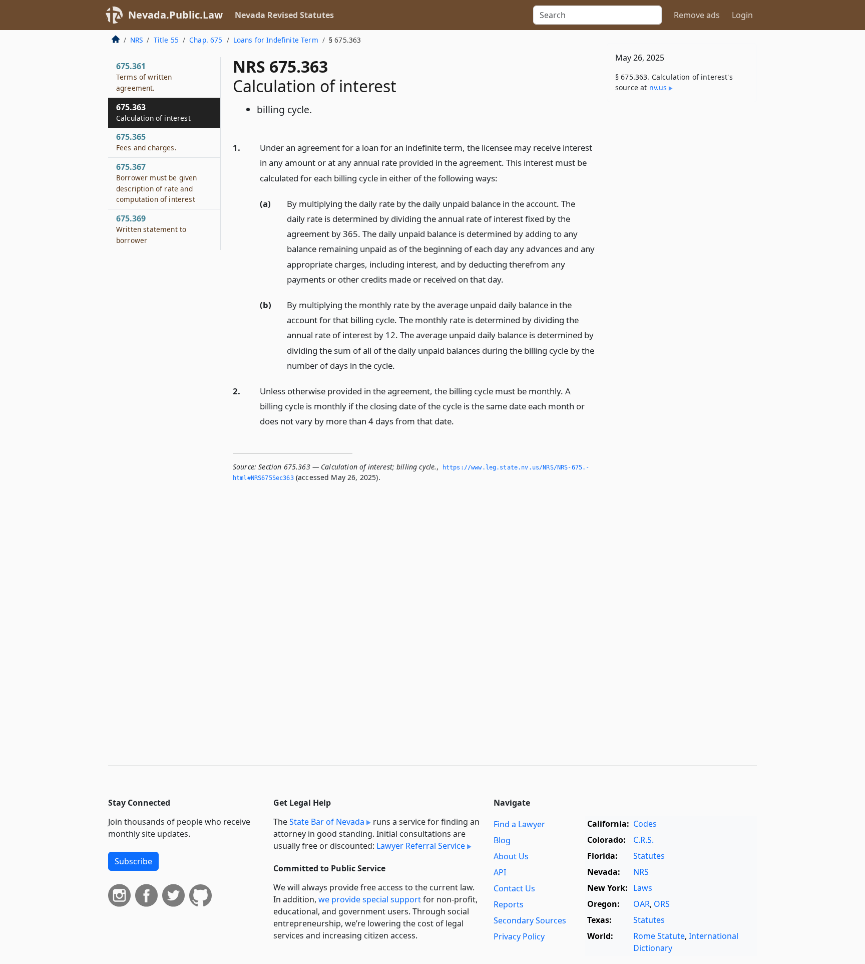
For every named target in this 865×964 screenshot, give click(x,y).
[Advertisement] (682, 266)
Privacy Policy (519, 936)
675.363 (153, 112)
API (500, 872)
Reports (509, 904)
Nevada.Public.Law (175, 15)
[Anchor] (503, 177)
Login (742, 15)
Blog (502, 840)
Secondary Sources (530, 920)
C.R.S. (643, 839)
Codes (645, 823)
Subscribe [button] (133, 861)
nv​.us (658, 87)
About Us (511, 856)
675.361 (144, 77)
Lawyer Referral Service (420, 845)
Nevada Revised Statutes (284, 15)
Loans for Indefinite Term (275, 40)
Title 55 (166, 40)
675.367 (156, 182)
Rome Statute (659, 935)
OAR (641, 903)
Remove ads (697, 15)
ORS (662, 903)
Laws (642, 887)
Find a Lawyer (519, 824)
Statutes (649, 855)
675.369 (151, 229)
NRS (136, 40)
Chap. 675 (205, 40)
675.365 (146, 141)
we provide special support (369, 899)
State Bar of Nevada (326, 821)
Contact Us (514, 888)
